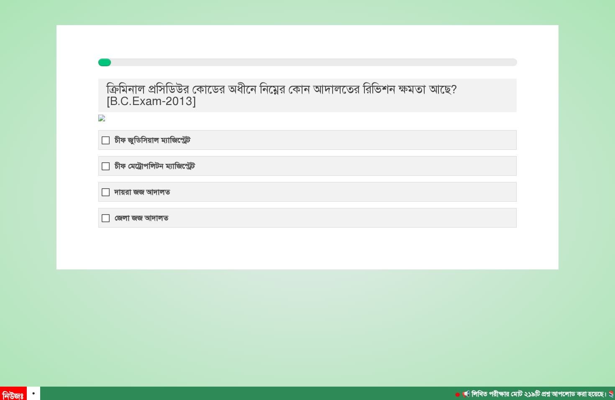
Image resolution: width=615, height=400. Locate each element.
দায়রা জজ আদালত (142, 192)
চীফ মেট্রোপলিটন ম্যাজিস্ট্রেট (155, 166)
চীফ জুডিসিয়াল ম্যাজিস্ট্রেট (152, 140)
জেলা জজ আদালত (141, 218)
